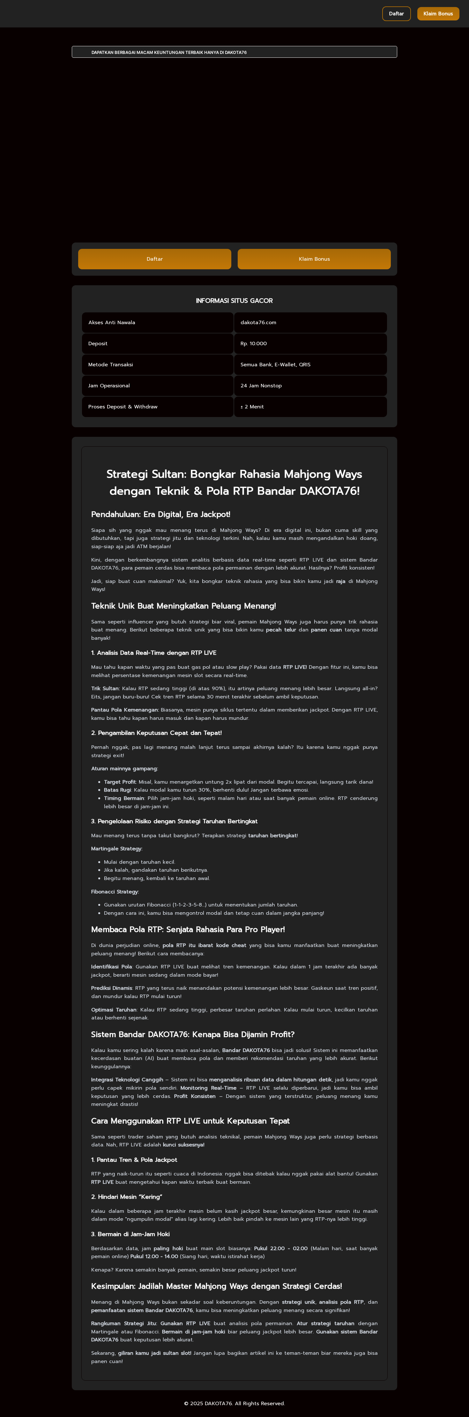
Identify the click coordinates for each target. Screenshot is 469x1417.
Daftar (396, 13)
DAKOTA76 (218, 1403)
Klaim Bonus (438, 13)
